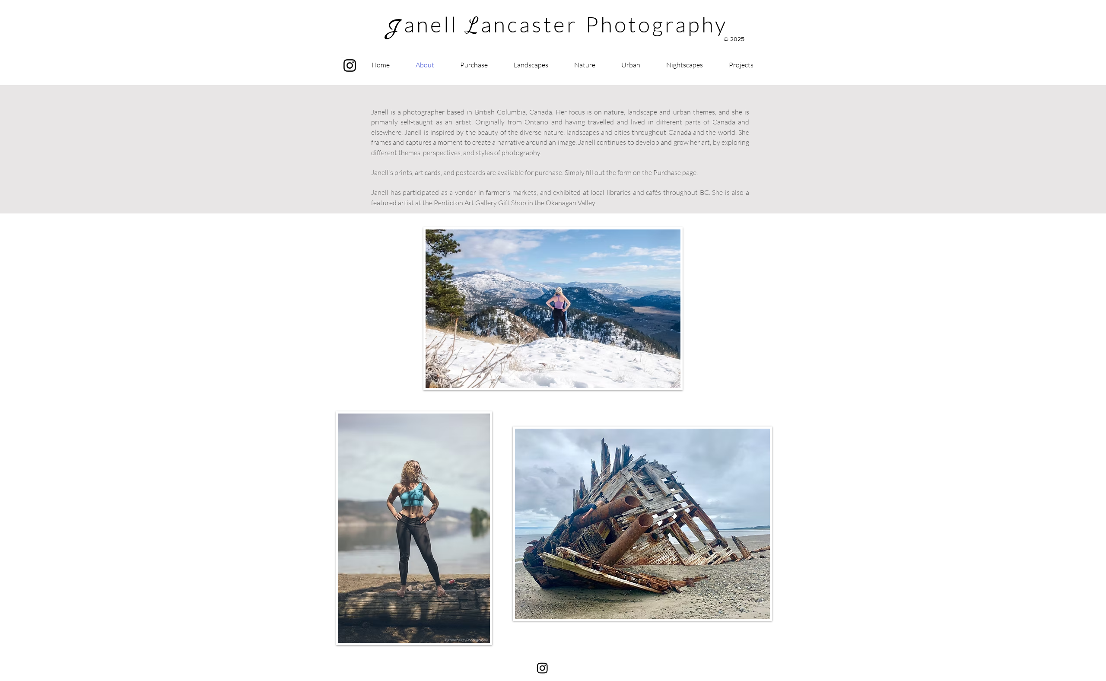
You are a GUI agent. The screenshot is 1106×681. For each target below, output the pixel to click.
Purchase (667, 172)
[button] (741, 65)
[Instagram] (349, 65)
